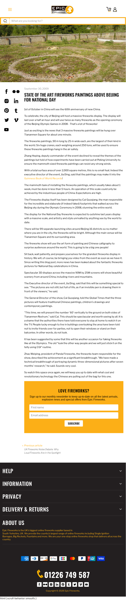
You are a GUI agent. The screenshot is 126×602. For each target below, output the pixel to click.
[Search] (5, 21)
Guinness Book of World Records (43, 178)
